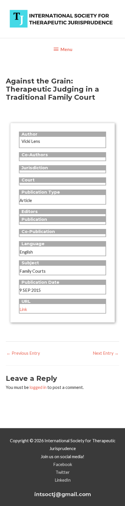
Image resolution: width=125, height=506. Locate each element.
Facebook (62, 464)
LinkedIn (63, 480)
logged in (38, 387)
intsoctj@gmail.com (62, 494)
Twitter (63, 472)
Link (23, 309)
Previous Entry (23, 353)
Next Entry (106, 353)
